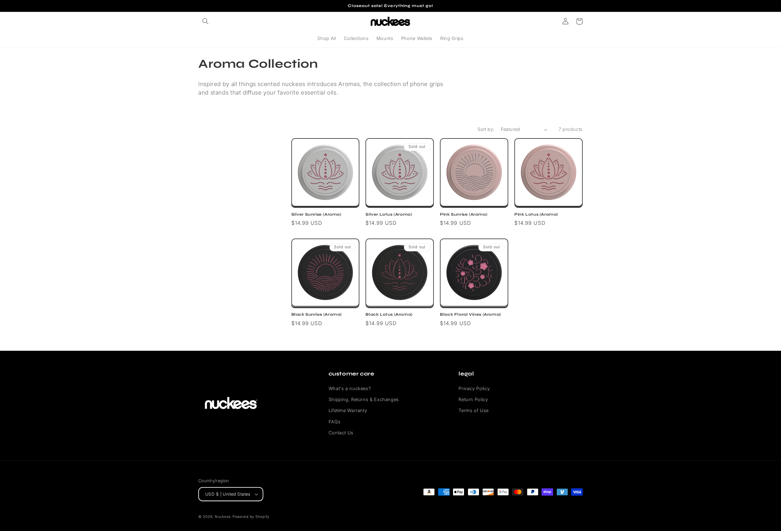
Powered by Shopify (250, 517)
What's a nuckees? (350, 388)
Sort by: (485, 129)
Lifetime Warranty (348, 410)
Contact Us (341, 433)
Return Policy (473, 399)
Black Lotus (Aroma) (388, 314)
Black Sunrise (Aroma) (316, 314)
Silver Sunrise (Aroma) (316, 214)
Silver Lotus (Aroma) (388, 214)
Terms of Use (474, 410)
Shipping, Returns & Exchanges (364, 399)
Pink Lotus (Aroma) (536, 214)
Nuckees (223, 517)
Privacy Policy (474, 388)
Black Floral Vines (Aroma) (470, 314)
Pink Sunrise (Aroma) (463, 214)
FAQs (335, 422)
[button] (205, 21)
